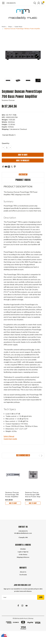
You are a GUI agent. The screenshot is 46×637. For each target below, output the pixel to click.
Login (19, 552)
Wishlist (23, 549)
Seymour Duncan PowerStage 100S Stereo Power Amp (32, 494)
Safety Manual (9, 436)
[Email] (6, 166)
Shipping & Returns (23, 557)
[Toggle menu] (3, 4)
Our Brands (23, 574)
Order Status (23, 554)
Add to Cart (13, 503)
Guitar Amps (18, 26)
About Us (23, 572)
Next (42, 55)
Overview (23, 174)
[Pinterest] (15, 166)
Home (4, 26)
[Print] (9, 166)
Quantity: (5, 143)
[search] (34, 3)
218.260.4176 (10, 3)
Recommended (23, 455)
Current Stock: (8, 135)
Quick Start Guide (10, 439)
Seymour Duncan (8, 100)
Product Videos (23, 180)
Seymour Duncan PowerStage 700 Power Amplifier (12, 494)
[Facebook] (3, 166)
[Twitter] (12, 166)
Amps (10, 26)
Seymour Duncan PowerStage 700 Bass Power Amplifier (22, 28)
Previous (4, 55)
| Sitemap (30, 618)
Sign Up (25, 552)
